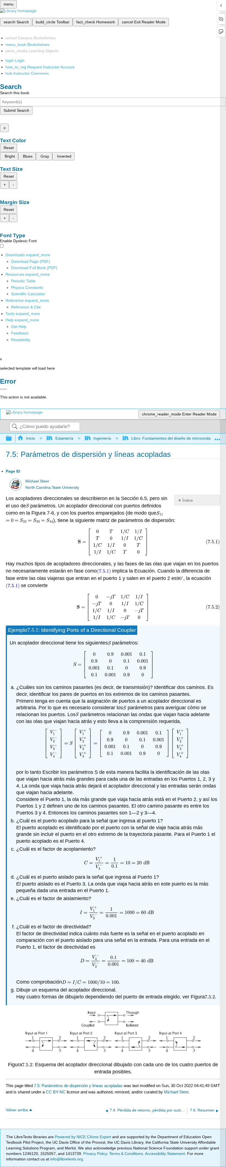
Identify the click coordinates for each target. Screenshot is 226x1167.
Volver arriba (17, 1110)
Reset (9, 148)
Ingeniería (102, 438)
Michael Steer (37, 481)
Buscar (15, 427)
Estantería (64, 438)
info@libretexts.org (66, 1159)
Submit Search (16, 110)
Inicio (30, 438)
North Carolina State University (52, 487)
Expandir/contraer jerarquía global (12, 438)
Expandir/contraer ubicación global (217, 437)
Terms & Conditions (126, 1153)
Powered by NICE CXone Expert (83, 1137)
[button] (19, 333)
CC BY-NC (56, 1092)
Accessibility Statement (165, 1153)
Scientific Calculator (28, 294)
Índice (187, 500)
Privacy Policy (95, 1153)
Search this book (14, 93)
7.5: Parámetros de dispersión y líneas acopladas (78, 1085)
